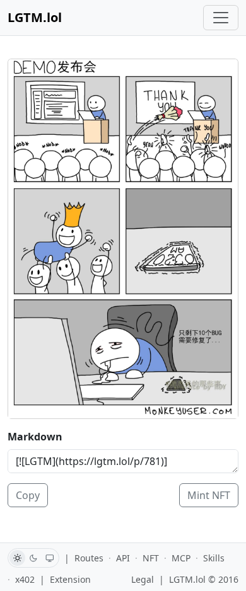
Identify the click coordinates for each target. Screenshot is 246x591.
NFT (151, 558)
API (123, 558)
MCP (181, 558)
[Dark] (34, 558)
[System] (50, 558)
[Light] (17, 558)
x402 (25, 579)
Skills (214, 558)
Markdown (35, 437)
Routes (88, 558)
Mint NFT (208, 495)
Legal (142, 579)
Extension (70, 579)
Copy (28, 495)
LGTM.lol (35, 17)
